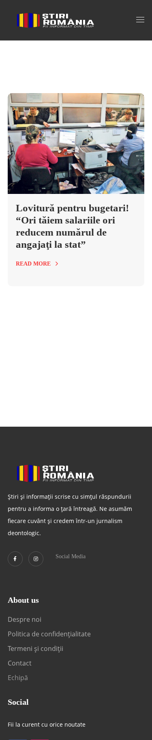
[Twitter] (15, 558)
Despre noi (24, 619)
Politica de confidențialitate (49, 633)
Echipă (18, 677)
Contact (20, 663)
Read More (33, 264)
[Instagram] (35, 558)
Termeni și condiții (35, 648)
